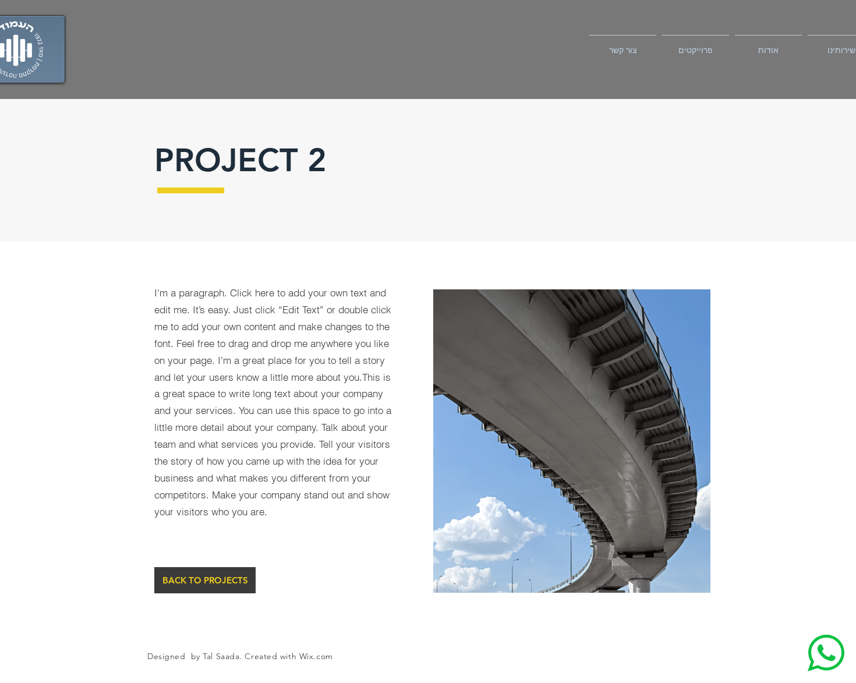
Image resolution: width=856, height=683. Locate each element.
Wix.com (316, 656)
